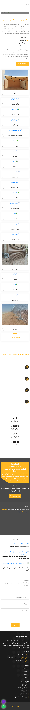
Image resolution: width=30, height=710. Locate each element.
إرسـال (16, 625)
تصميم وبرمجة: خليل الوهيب (15, 706)
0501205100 (23, 64)
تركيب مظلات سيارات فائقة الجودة (19, 546)
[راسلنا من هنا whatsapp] (3, 706)
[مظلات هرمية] (15, 192)
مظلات (25, 671)
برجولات (25, 668)
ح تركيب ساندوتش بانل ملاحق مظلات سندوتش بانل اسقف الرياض (15, 557)
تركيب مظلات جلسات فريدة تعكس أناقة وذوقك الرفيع (15, 569)
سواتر (25, 674)
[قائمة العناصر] (22, 3)
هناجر (25, 677)
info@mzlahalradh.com (13, 658)
